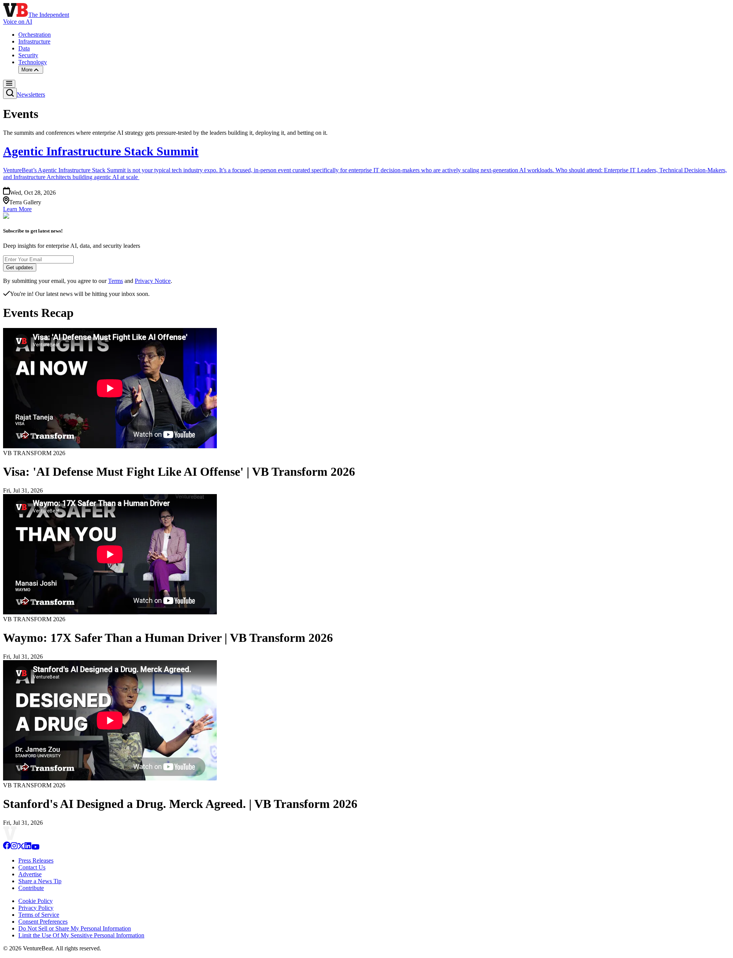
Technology (32, 62)
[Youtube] (35, 847)
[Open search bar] (10, 93)
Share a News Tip (39, 881)
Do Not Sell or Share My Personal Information (74, 928)
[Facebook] (7, 847)
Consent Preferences (43, 921)
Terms (115, 281)
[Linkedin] (27, 847)
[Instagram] (14, 847)
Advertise (30, 874)
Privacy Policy (35, 908)
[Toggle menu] (9, 84)
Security (28, 55)
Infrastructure (34, 41)
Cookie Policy (35, 901)
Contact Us (31, 867)
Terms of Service (38, 914)
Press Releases (35, 860)
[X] (21, 847)
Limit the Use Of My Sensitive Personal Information (81, 935)
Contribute (31, 888)
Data (24, 48)
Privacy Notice (153, 281)
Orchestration (34, 34)
